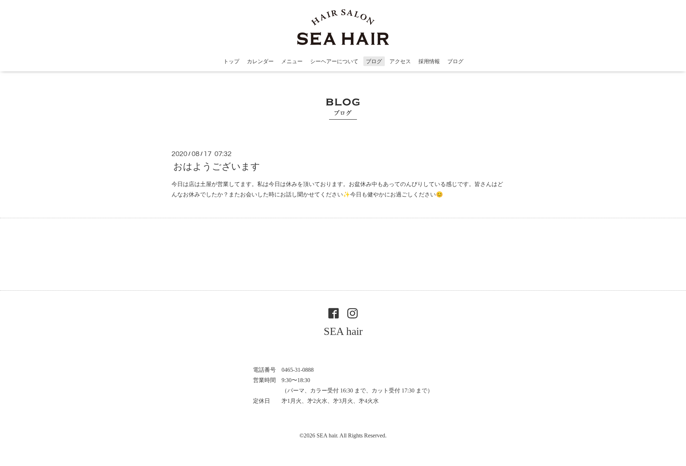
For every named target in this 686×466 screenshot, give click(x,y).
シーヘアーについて (334, 61)
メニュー (292, 61)
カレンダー (260, 61)
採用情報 (429, 61)
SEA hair (343, 331)
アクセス (400, 61)
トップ (231, 61)
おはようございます (216, 166)
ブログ (374, 61)
